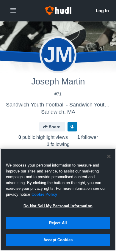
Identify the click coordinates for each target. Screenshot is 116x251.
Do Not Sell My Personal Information (58, 206)
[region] (58, 199)
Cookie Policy (44, 194)
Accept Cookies (58, 240)
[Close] (108, 156)
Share (54, 126)
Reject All (58, 223)
